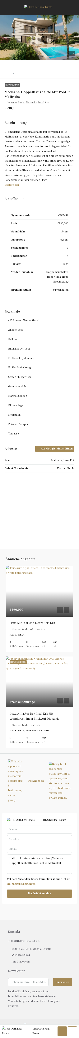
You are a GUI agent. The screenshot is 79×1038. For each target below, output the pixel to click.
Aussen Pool (15, 330)
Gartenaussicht (17, 386)
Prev (31, 781)
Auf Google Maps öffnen (56, 448)
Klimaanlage (15, 405)
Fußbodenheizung (19, 367)
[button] (39, 37)
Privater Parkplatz (19, 424)
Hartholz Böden (17, 396)
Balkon (12, 339)
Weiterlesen (12, 185)
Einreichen (62, 982)
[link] (39, 591)
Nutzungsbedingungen (21, 884)
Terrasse (13, 433)
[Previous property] (16, 781)
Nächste (39, 781)
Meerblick (14, 415)
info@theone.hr (21, 961)
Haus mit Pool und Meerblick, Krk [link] (32, 623)
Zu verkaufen (12, 85)
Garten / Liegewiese (19, 377)
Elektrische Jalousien (21, 358)
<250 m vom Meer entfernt (23, 320)
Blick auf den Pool (19, 348)
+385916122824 (21, 955)
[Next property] (60, 781)
